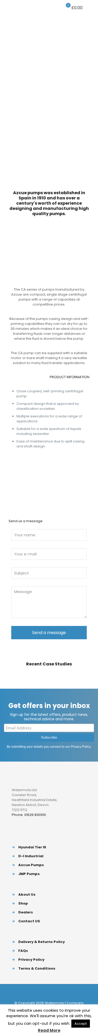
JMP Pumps (29, 873)
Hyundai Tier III (32, 847)
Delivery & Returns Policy (41, 941)
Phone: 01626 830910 (29, 814)
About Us (27, 894)
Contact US (29, 921)
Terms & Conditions (36, 968)
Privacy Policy (80, 747)
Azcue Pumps (31, 864)
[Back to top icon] (49, 992)
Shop (23, 903)
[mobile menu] (91, 7)
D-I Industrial (30, 856)
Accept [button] (80, 1023)
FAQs (23, 950)
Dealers (25, 912)
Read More (49, 1030)
